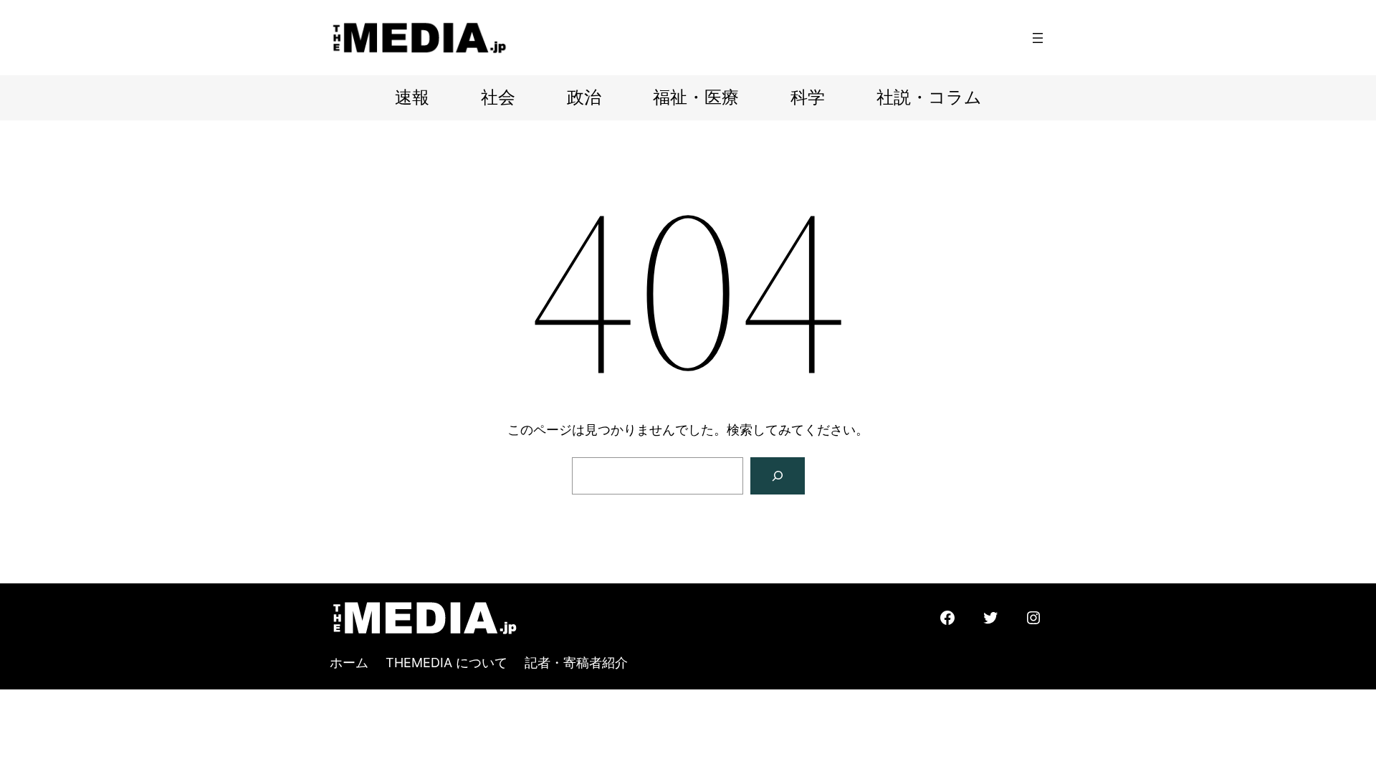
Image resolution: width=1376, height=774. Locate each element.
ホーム (349, 662)
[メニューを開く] (1037, 38)
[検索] (777, 475)
